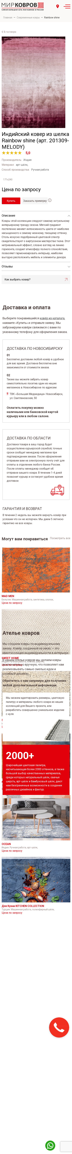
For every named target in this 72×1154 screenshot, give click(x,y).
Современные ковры (28, 17)
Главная (7, 17)
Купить (11, 200)
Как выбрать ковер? (17, 279)
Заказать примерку (35, 200)
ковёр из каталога (52, 318)
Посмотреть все (60, 538)
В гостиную (10, 31)
